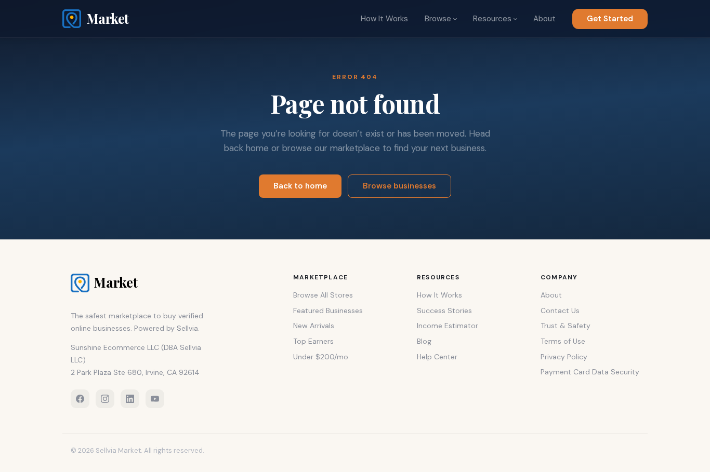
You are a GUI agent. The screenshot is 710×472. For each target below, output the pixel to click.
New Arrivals (313, 325)
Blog (424, 341)
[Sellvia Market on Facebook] (80, 398)
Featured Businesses (328, 310)
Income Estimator (447, 325)
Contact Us (560, 310)
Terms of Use (563, 341)
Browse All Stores (323, 295)
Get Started (610, 19)
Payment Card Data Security (590, 371)
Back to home (300, 186)
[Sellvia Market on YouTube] (155, 398)
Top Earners (313, 341)
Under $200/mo (320, 356)
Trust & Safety (565, 325)
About (544, 19)
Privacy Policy (564, 356)
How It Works (384, 19)
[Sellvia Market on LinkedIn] (130, 398)
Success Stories (444, 310)
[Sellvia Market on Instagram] (105, 398)
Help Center (437, 356)
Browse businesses (399, 186)
